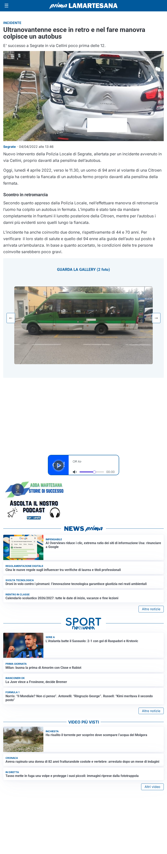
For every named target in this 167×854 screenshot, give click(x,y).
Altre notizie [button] (151, 609)
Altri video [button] (152, 787)
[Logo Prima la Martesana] (83, 6)
